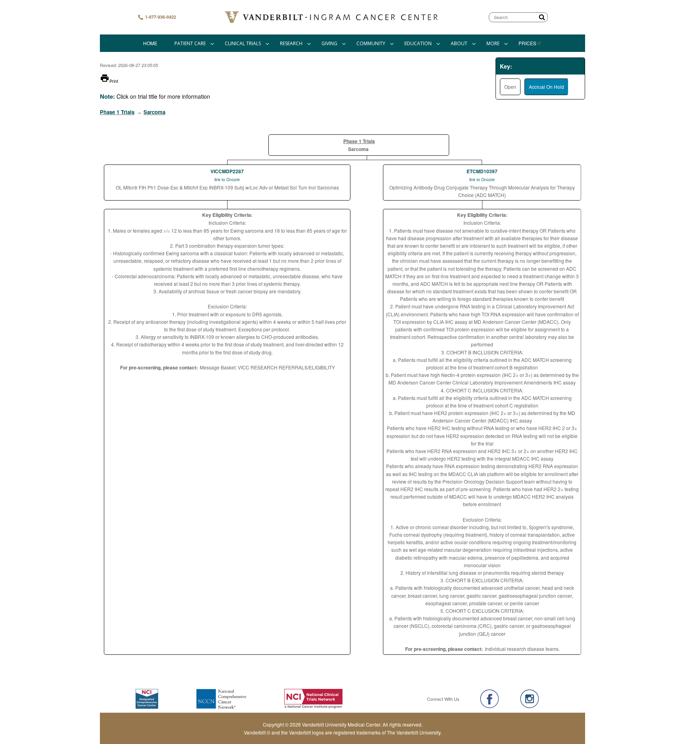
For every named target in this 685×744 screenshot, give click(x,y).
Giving (329, 43)
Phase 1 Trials (117, 112)
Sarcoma (154, 112)
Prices (527, 43)
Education (418, 43)
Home (150, 43)
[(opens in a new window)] (489, 699)
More (492, 43)
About (459, 43)
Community (370, 43)
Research (291, 43)
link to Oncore (227, 179)
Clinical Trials (243, 43)
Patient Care (190, 43)
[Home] (332, 17)
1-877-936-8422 (160, 17)
